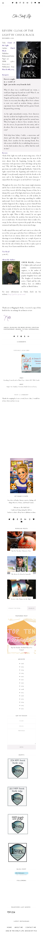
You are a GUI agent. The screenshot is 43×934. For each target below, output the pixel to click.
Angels (6, 327)
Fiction (25, 329)
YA (21, 330)
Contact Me (31, 927)
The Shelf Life (18, 931)
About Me (19, 927)
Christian (35, 327)
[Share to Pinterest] (21, 336)
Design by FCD (31, 931)
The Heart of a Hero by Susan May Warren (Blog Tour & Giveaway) (22, 574)
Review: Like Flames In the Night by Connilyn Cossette (22, 599)
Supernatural (34, 329)
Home (9, 927)
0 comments (21, 341)
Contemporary (9, 329)
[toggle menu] (3, 3)
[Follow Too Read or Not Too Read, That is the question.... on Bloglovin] (21, 873)
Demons (18, 329)
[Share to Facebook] (17, 336)
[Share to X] (14, 336)
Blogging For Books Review (20, 327)
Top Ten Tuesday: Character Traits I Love (22, 551)
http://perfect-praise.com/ (17, 294)
